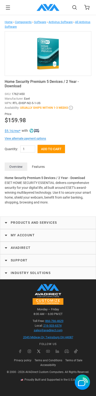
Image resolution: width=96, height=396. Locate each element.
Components (23, 22)
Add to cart (51, 149)
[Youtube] (48, 351)
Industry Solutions (31, 273)
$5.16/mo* (13, 131)
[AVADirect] (48, 7)
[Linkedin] (57, 351)
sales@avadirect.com (48, 330)
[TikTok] (76, 351)
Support (19, 260)
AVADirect (21, 248)
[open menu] (7, 7)
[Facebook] (20, 351)
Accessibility (48, 365)
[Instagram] (29, 351)
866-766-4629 (54, 321)
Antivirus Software (60, 22)
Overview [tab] (16, 167)
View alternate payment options (25, 138)
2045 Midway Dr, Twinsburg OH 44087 (48, 337)
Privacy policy (22, 360)
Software (40, 22)
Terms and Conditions (48, 360)
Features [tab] (38, 167)
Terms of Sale (73, 360)
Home (9, 22)
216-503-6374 (52, 325)
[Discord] (66, 351)
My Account (23, 235)
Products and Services (34, 222)
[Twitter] (38, 351)
